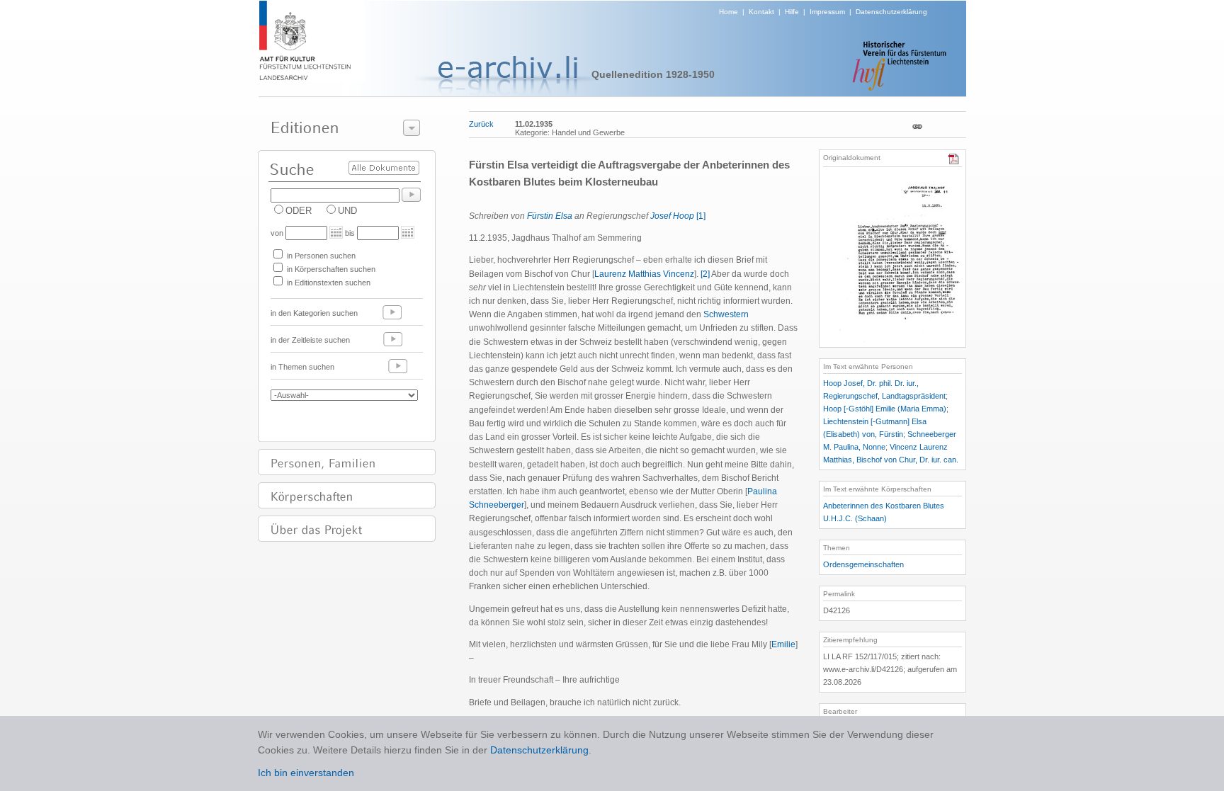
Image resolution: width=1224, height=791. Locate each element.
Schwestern (726, 314)
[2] (705, 274)
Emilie (783, 644)
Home (728, 12)
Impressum (827, 12)
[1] (701, 216)
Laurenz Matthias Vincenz (644, 274)
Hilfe (792, 12)
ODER (298, 210)
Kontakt (761, 12)
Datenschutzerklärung (891, 12)
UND (347, 210)
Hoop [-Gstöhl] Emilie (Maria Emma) (884, 408)
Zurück (481, 124)
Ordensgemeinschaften (863, 564)
